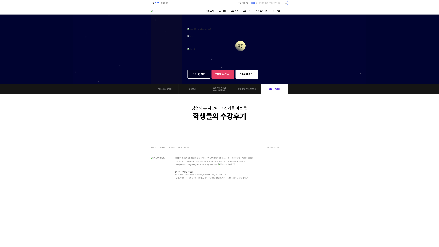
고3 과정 (246, 11)
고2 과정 (234, 11)
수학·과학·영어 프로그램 (247, 89)
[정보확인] (242, 161)
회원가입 (245, 3)
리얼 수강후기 (274, 89)
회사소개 (153, 147)
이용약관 (172, 147)
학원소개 (210, 11)
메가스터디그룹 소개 (273, 147)
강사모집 (163, 147)
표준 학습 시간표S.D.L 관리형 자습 (220, 89)
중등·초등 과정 (262, 11)
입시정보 (276, 11)
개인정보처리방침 (183, 147)
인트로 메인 (164, 3)
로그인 (239, 3)
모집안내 (192, 89)
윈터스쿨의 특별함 (165, 89)
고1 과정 (222, 11)
